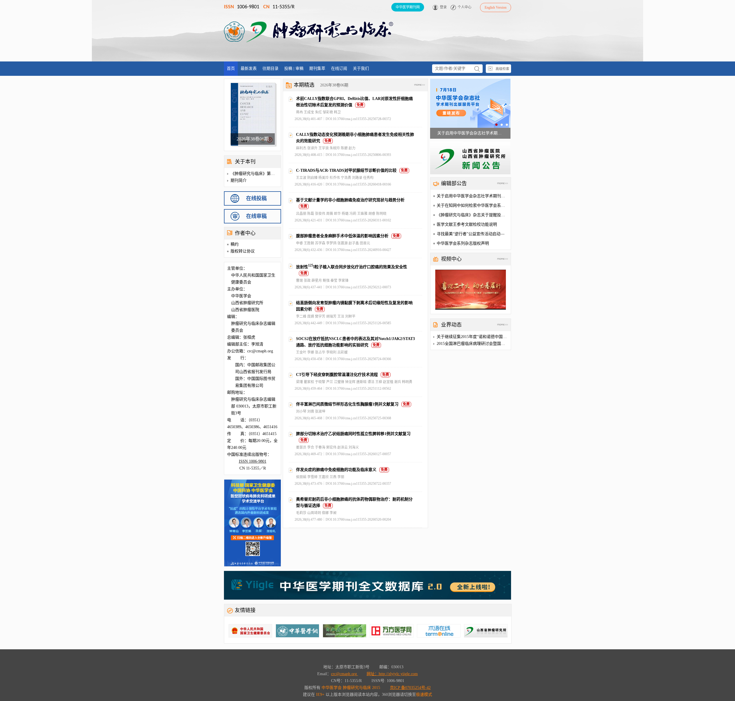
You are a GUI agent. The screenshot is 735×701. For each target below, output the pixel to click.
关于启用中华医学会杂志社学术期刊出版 (473, 196)
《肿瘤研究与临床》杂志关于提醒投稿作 (473, 215)
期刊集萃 (317, 68)
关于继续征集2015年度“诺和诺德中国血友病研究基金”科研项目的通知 (499, 337)
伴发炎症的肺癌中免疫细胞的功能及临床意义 (336, 470)
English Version (495, 7)
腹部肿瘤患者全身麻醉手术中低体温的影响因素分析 (342, 236)
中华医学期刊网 (408, 7)
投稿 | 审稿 (293, 68)
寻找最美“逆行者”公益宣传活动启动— (470, 234)
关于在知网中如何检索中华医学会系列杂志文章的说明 (470, 133)
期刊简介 (239, 180)
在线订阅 (339, 68)
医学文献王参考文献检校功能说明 (467, 224)
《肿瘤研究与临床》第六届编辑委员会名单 (269, 173)
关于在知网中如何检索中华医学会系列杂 (473, 205)
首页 (231, 68)
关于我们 (361, 68)
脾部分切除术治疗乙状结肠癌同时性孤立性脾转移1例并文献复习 (353, 434)
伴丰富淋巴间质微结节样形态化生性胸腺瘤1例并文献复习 (347, 404)
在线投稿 (256, 198)
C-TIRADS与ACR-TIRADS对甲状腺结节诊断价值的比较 (346, 170)
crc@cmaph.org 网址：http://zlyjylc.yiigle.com (374, 674)
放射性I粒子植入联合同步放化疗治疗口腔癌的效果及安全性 (351, 267)
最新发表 (249, 68)
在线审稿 (256, 216)
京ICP (410, 687)
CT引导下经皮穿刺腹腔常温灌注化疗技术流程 (337, 374)
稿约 (235, 244)
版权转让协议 (243, 251)
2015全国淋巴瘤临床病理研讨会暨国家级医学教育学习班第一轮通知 (497, 343)
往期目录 (270, 68)
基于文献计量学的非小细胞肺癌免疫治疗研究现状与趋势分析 (350, 200)
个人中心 (464, 7)
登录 (443, 7)
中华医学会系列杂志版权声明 (463, 243)
